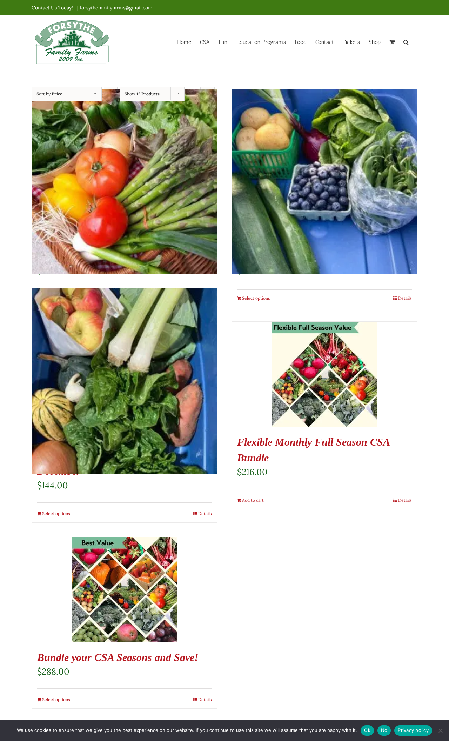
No (384, 730)
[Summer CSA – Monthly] (124, 181)
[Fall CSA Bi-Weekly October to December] (124, 381)
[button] (406, 41)
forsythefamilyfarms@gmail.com (116, 8)
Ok (367, 730)
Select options (256, 298)
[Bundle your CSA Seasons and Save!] (124, 589)
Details (405, 298)
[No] (440, 730)
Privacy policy (413, 730)
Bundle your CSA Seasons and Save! (118, 657)
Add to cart (253, 500)
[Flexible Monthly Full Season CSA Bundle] (324, 374)
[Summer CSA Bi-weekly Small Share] (324, 181)
